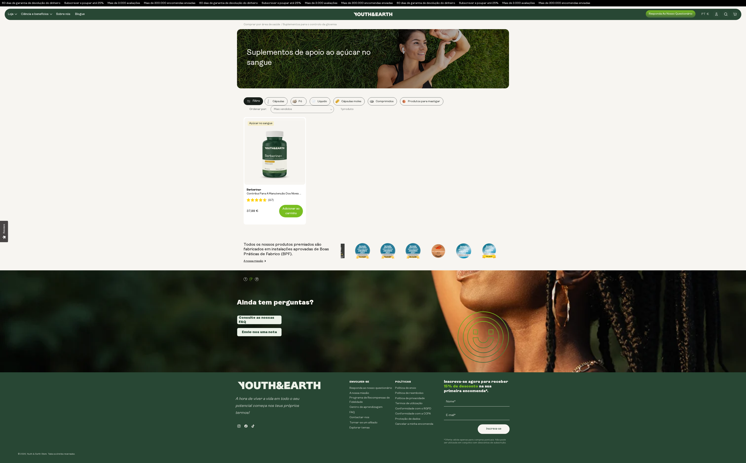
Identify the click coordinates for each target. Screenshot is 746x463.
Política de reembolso (409, 393)
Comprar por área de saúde (262, 24)
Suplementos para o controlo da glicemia (310, 24)
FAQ (352, 412)
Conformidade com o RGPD (413, 408)
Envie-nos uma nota (259, 332)
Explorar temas (359, 427)
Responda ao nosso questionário (670, 13)
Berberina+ (275, 192)
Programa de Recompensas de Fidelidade (369, 400)
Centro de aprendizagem (366, 407)
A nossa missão (253, 261)
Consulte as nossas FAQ (256, 320)
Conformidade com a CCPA (413, 413)
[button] (12, 14)
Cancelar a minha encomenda (414, 424)
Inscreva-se (493, 428)
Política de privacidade (410, 398)
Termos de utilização (409, 403)
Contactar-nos (359, 417)
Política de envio (405, 388)
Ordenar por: (258, 109)
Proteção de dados (407, 419)
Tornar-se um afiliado (363, 422)
